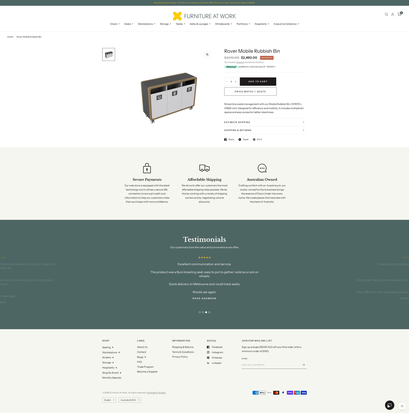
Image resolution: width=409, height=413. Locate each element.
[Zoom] (207, 54)
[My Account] (393, 14)
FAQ (139, 361)
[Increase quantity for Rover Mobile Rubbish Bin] (235, 82)
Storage (164, 23)
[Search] (386, 14)
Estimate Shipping (237, 122)
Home (10, 36)
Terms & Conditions (183, 351)
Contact (141, 351)
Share (231, 139)
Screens (106, 357)
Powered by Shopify (156, 392)
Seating (106, 347)
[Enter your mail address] (303, 364)
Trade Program (145, 366)
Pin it (259, 139)
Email (244, 358)
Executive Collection (285, 23)
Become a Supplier (147, 371)
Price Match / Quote (250, 91)
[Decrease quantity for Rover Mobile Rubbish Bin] (226, 82)
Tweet (245, 139)
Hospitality (108, 367)
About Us (142, 347)
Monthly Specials (111, 377)
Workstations (109, 352)
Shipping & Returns (237, 130)
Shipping (240, 62)
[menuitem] (115, 24)
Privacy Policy (180, 356)
